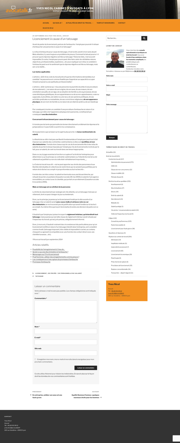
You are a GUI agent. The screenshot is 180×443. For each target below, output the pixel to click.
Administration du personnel (120, 162)
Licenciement (41, 273)
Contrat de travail (114, 159)
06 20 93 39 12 (48, 28)
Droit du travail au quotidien (118, 181)
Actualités (109, 152)
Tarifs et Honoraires (105, 23)
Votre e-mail (110, 85)
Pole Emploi (115, 258)
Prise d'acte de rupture (118, 262)
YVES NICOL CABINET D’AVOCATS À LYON (65, 8)
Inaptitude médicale (117, 243)
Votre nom (109, 76)
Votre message (111, 104)
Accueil (46, 23)
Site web (38, 349)
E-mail (38, 338)
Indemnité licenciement (119, 247)
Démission (114, 240)
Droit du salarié (116, 195)
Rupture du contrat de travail (118, 236)
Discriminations (116, 188)
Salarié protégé (116, 206)
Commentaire (41, 298)
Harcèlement (115, 199)
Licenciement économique (120, 254)
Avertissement (116, 184)
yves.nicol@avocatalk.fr (116, 293)
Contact (121, 23)
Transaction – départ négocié (121, 273)
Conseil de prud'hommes (119, 221)
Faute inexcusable (117, 225)
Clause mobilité (116, 173)
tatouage (39, 276)
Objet (108, 95)
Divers (113, 192)
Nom (37, 327)
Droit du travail (111, 156)
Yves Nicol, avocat (60, 36)
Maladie (113, 203)
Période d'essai (116, 177)
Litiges (111, 218)
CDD (112, 166)
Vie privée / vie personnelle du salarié (65, 273)
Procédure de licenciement (120, 265)
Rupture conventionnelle (119, 269)
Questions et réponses (116, 233)
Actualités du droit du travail (79, 23)
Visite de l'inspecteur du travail (121, 214)
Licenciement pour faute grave (121, 228)
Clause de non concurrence (120, 169)
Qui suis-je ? (57, 23)
